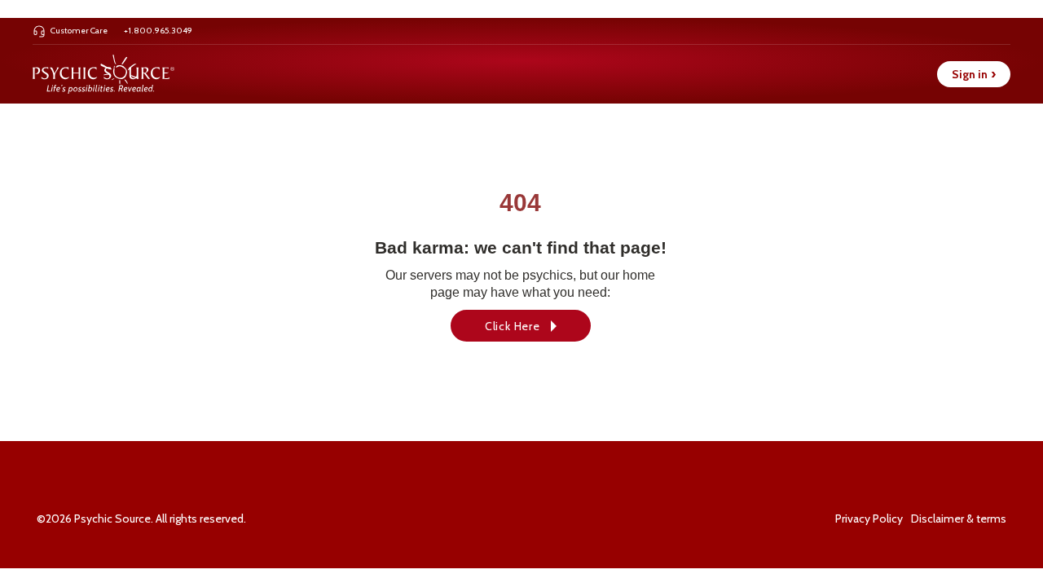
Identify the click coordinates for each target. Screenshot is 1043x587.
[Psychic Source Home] (103, 74)
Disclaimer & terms (958, 518)
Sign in (974, 74)
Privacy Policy (869, 518)
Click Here (512, 326)
